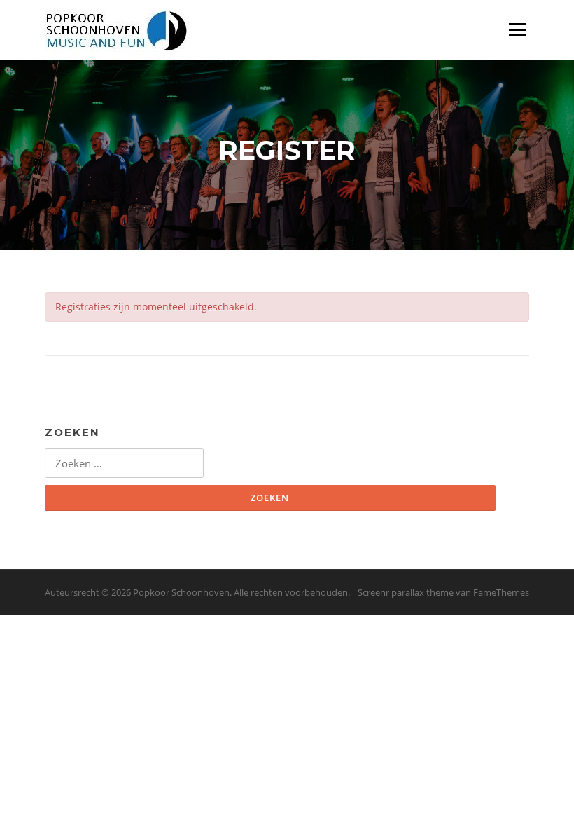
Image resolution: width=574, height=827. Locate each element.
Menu (517, 29)
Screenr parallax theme (406, 592)
